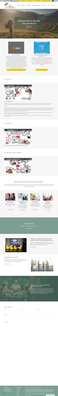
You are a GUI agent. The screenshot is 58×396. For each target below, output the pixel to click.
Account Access (23, 0)
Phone (39, 309)
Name (5, 309)
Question (5, 314)
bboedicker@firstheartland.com (14, 1)
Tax (17, 392)
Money (18, 393)
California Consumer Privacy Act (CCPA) (46, 393)
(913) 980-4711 (7, 0)
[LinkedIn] (53, 1)
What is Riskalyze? (37, 0)
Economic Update (30, 0)
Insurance (18, 391)
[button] (19, 5)
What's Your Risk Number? (46, 0)
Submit (6, 322)
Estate (18, 390)
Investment (18, 389)
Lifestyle (18, 394)
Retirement (18, 388)
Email (22, 309)
